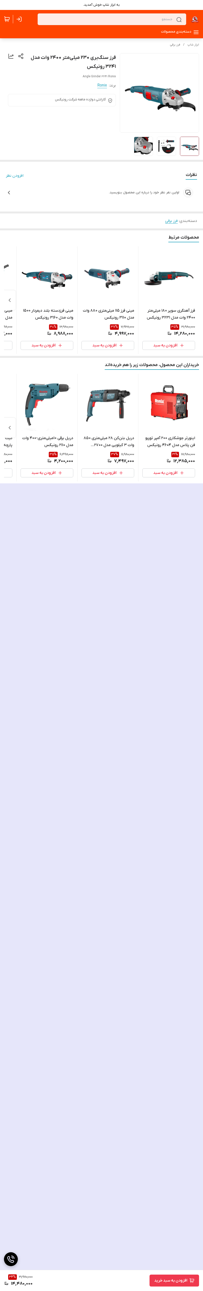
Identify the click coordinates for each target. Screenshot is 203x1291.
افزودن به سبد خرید (170, 1280)
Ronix (102, 85)
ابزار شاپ (193, 45)
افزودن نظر (15, 175)
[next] (10, 300)
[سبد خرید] (7, 19)
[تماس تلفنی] (11, 1259)
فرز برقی (175, 45)
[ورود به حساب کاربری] (20, 19)
